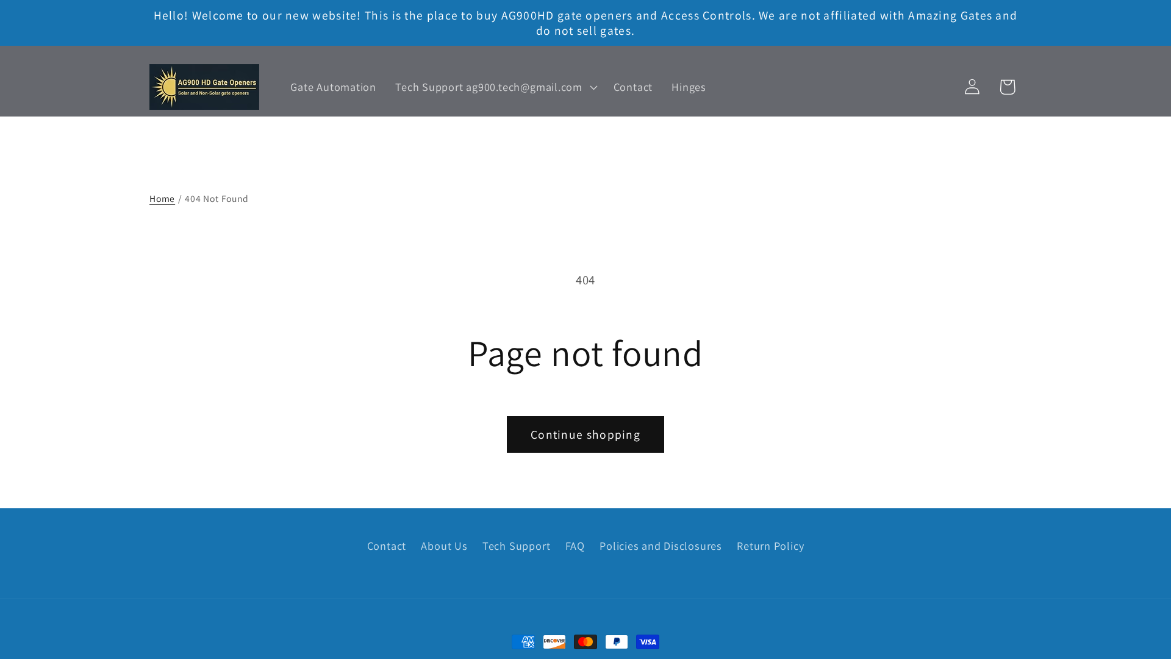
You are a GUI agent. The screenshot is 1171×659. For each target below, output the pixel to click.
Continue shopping (585, 434)
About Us (444, 545)
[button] (495, 87)
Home (162, 198)
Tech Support (516, 545)
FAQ (575, 545)
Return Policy (770, 545)
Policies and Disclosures (661, 545)
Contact (386, 545)
